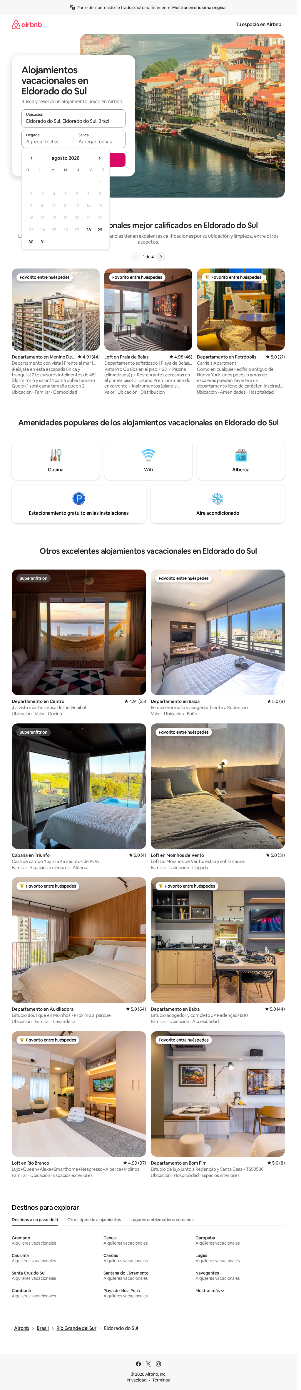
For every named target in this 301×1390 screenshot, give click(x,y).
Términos (161, 1380)
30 (31, 241)
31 (43, 241)
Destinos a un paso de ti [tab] (35, 1219)
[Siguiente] (160, 256)
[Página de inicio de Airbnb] (27, 24)
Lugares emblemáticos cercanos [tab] (162, 1219)
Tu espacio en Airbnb (258, 24)
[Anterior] (136, 256)
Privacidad (137, 1380)
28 (88, 229)
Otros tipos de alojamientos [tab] (94, 1219)
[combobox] (73, 121)
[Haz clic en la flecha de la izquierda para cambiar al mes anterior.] (32, 158)
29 (100, 229)
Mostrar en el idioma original (199, 7)
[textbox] (47, 141)
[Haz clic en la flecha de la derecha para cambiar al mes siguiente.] (99, 158)
